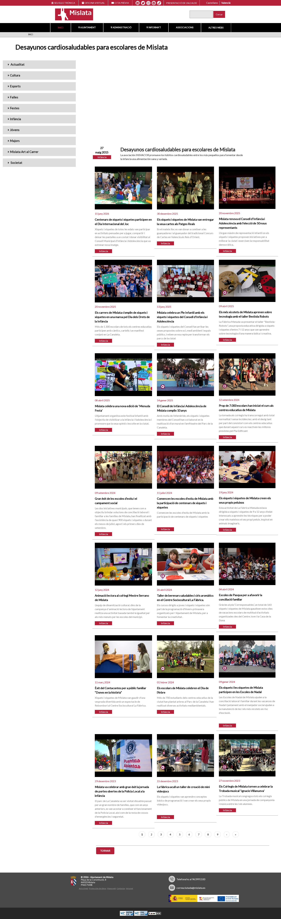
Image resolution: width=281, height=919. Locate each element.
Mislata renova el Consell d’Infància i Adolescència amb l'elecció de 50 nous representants (243, 223)
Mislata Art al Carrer (24, 152)
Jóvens (15, 130)
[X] (143, 3)
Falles (14, 97)
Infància (15, 119)
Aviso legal (83, 888)
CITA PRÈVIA (122, 2)
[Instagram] (148, 3)
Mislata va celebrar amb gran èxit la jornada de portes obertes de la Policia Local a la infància (122, 791)
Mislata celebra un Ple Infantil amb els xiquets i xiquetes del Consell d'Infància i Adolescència (182, 317)
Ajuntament (88, 27)
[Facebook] (137, 3)
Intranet (129, 888)
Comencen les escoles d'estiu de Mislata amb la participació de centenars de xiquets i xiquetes (185, 503)
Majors (15, 141)
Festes (14, 108)
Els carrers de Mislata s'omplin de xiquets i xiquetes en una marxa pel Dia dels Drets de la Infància (122, 317)
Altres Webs (216, 27)
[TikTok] (159, 3)
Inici (60, 27)
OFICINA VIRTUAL (95, 2)
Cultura (15, 75)
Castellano (212, 2)
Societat (16, 162)
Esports (15, 86)
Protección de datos (97, 888)
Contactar (121, 888)
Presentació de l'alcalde (181, 3)
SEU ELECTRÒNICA (64, 2)
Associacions (185, 27)
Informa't (154, 27)
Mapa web (111, 888)
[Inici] (72, 14)
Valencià (225, 2)
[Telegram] (153, 3)
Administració (122, 27)
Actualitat (17, 64)
